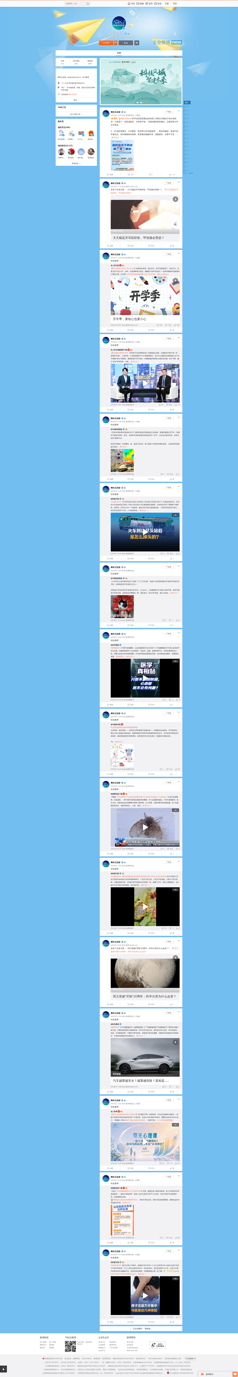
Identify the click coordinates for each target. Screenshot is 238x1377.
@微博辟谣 (120, 656)
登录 (175, 3)
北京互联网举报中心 (68, 1369)
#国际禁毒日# (126, 118)
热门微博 (43, 1342)
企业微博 (101, 1345)
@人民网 (114, 1111)
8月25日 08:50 (116, 1237)
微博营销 (112, 1345)
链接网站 (112, 1342)
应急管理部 (92, 139)
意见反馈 (67, 1358)
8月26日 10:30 (116, 620)
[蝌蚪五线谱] (105, 116)
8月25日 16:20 (116, 700)
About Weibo (87, 1358)
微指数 (51, 1348)
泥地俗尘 (91, 157)
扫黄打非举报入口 (171, 1369)
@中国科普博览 (116, 429)
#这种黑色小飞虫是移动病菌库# (129, 797)
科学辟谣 (61, 139)
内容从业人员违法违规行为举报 (89, 1369)
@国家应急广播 (116, 794)
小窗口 (175, 366)
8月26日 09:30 (116, 849)
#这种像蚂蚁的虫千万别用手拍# (129, 1191)
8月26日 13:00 (116, 553)
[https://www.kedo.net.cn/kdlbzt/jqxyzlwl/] (137, 102)
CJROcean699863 (64, 157)
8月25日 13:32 (116, 1103)
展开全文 (116, 137)
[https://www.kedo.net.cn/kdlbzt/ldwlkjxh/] (141, 102)
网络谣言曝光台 (186, 1369)
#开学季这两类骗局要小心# (137, 274)
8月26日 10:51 (116, 405)
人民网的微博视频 (165, 1120)
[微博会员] (124, 112)
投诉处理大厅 (141, 1358)
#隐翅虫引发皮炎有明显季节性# (125, 1200)
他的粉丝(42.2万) (65, 145)
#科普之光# (131, 1274)
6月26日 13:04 (116, 115)
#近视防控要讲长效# (120, 353)
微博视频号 (130, 405)
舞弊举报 (76, 1358)
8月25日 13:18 (116, 1254)
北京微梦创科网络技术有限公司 (151, 1373)
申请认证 (101, 1342)
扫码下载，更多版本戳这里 (84, 1343)
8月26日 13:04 (116, 716)
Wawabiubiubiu (73, 157)
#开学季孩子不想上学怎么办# (123, 268)
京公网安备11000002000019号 (181, 1373)
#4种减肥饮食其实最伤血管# (134, 876)
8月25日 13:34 (116, 1016)
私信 (126, 43)
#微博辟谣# (115, 648)
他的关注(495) (64, 127)
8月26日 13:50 (116, 258)
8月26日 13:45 (116, 491)
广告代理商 (113, 1348)
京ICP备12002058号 (68, 1362)
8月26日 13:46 (116, 421)
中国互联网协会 (142, 1369)
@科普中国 (115, 499)
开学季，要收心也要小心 (159, 274)
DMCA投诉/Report (155, 1358)
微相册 (51, 1345)
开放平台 (101, 1351)
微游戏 (42, 1348)
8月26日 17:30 (116, 186)
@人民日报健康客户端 (119, 350)
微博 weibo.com (132, 186)
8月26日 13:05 (116, 570)
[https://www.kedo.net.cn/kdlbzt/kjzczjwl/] (144, 102)
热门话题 (52, 1342)
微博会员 (43, 1345)
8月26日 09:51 (116, 325)
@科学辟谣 (115, 645)
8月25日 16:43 (116, 769)
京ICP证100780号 (51, 1362)
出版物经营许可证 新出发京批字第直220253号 (173, 1366)
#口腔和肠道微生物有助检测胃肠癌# (124, 727)
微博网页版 (130, 115)
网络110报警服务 (109, 1369)
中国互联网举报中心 (51, 1369)
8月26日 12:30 (116, 474)
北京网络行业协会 (156, 1369)
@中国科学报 (116, 724)
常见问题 (130, 1342)
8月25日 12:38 (116, 1087)
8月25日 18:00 (116, 945)
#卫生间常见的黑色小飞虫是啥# (154, 797)
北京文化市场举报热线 (126, 1369)
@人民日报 (115, 265)
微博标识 (101, 1348)
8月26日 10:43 (116, 928)
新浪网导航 (106, 1358)
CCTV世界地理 (83, 139)
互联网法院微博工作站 (173, 1358)
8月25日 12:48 (116, 1317)
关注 (106, 43)
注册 (167, 3)
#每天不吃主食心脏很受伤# (156, 876)
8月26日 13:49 (116, 342)
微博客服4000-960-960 (53, 1358)
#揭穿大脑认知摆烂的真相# (135, 1120)
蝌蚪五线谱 (72, 94)
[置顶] (114, 118)
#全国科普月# (116, 502)
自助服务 (130, 1345)
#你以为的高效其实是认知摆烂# (124, 1114)
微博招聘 (97, 1358)
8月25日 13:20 (116, 1163)
